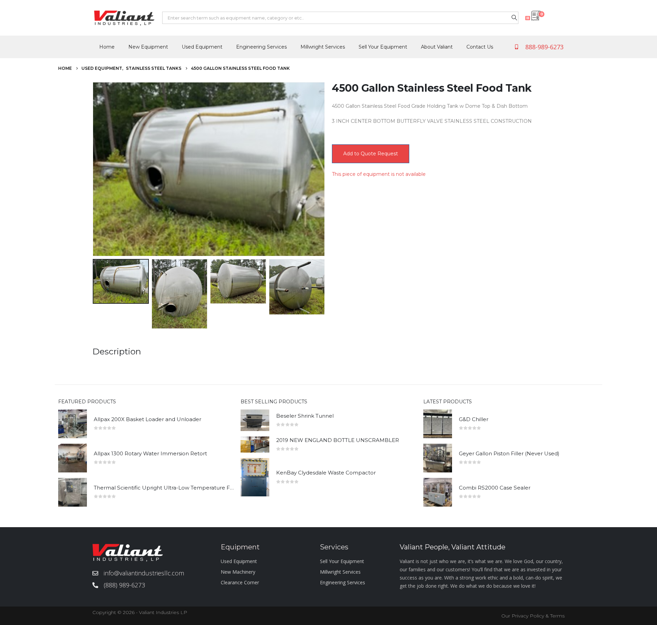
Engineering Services (261, 47)
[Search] (514, 18)
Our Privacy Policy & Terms (533, 616)
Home (107, 47)
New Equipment (148, 47)
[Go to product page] (72, 423)
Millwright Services (322, 47)
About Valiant (437, 47)
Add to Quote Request (370, 154)
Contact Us (479, 47)
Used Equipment (202, 47)
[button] (94, 169)
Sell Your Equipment (383, 47)
